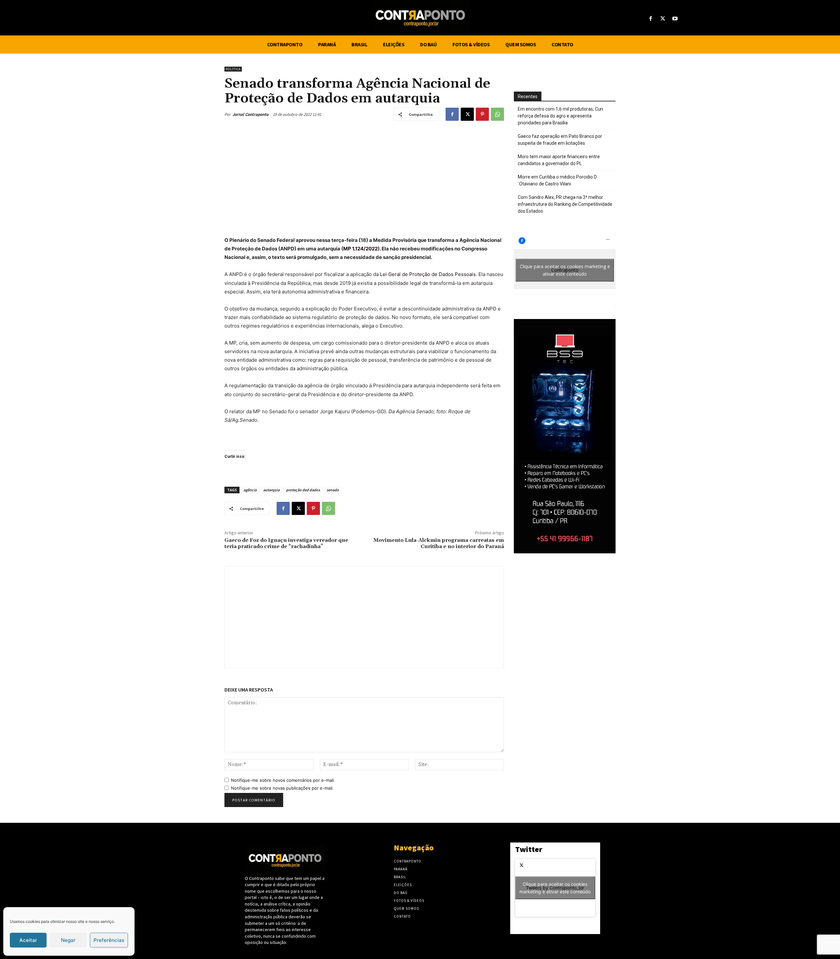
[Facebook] (650, 18)
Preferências (109, 940)
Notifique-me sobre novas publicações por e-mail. (282, 788)
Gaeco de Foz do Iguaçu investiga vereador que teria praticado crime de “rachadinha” (286, 543)
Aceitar (28, 940)
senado (332, 489)
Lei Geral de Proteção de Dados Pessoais (428, 274)
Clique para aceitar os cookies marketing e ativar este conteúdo (565, 270)
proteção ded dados (303, 489)
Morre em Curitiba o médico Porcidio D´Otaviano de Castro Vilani (557, 180)
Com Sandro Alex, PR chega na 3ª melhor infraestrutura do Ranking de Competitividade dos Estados (565, 204)
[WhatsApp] (497, 114)
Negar (68, 940)
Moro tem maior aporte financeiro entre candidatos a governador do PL (559, 160)
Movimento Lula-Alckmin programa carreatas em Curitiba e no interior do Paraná (438, 543)
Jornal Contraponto (250, 114)
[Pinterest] (482, 114)
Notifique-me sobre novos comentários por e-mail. (283, 780)
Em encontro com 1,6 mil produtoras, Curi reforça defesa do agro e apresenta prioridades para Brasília (560, 115)
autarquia (271, 489)
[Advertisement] (364, 177)
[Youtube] (675, 18)
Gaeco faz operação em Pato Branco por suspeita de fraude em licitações (560, 140)
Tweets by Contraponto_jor (555, 887)
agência (250, 489)
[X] (663, 18)
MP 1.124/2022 (360, 248)
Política (233, 69)
